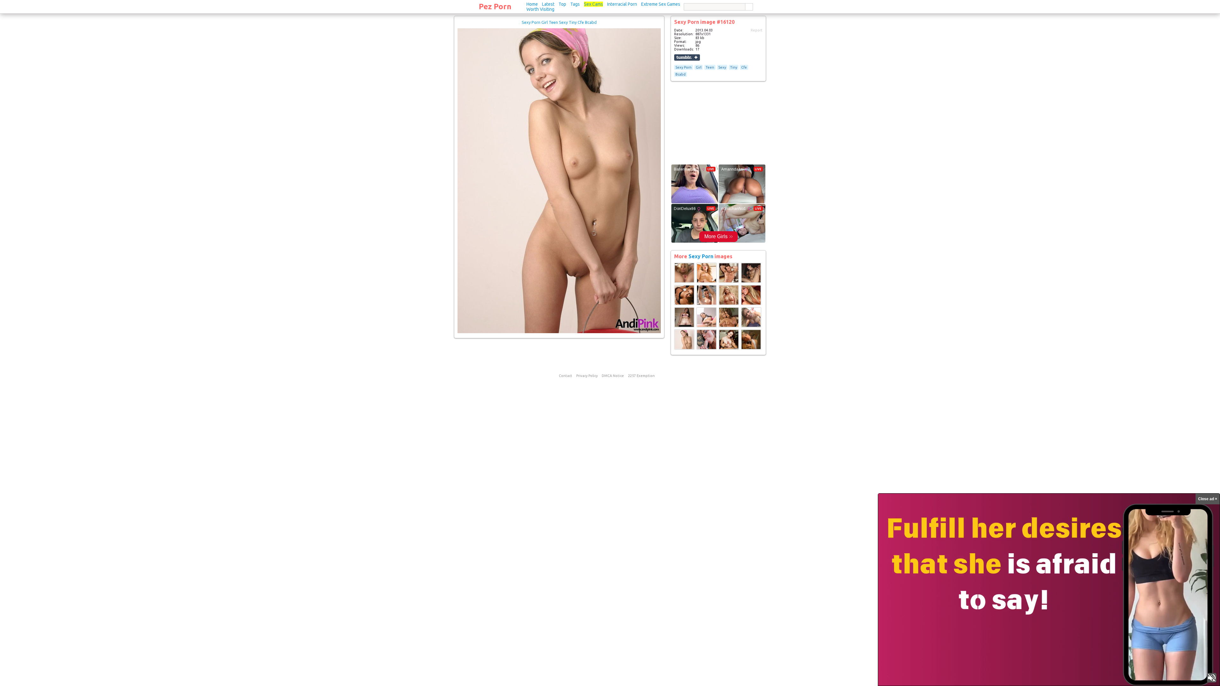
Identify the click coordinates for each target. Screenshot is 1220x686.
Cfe (744, 67)
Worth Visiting (540, 9)
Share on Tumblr (687, 57)
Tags (575, 4)
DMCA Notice (613, 376)
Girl (699, 67)
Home (532, 4)
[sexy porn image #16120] (559, 332)
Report (756, 30)
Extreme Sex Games (660, 4)
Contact (565, 376)
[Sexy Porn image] (684, 282)
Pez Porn (495, 6)
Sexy (722, 67)
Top (562, 4)
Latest (548, 4)
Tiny (733, 67)
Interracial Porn (622, 4)
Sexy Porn (683, 67)
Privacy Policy (587, 376)
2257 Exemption (641, 376)
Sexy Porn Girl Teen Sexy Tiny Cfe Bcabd (559, 22)
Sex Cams (593, 4)
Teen (710, 67)
